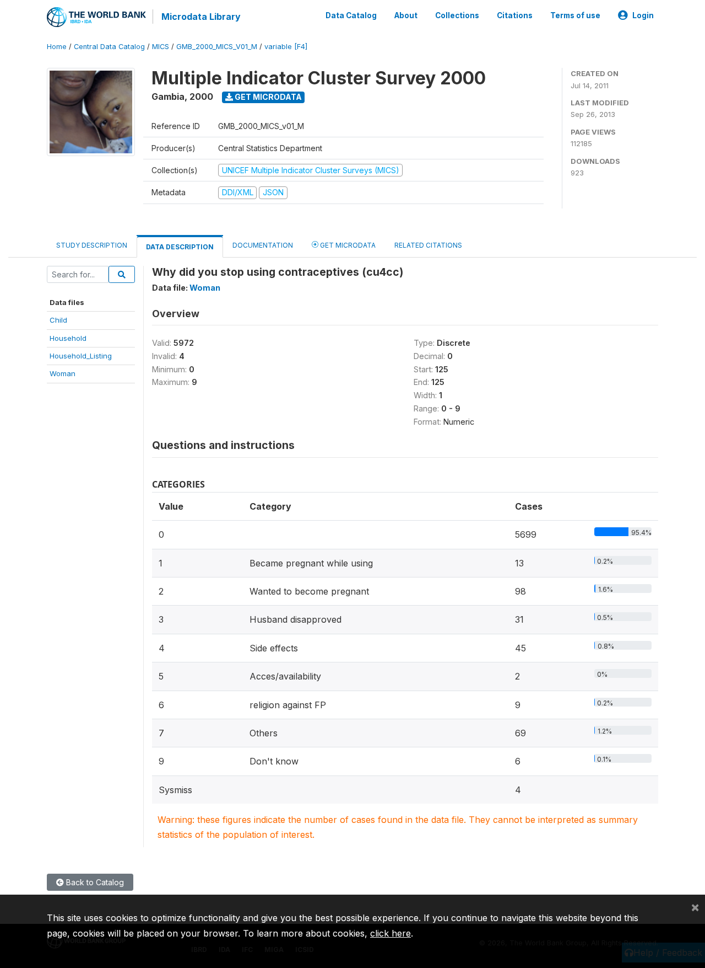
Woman (62, 373)
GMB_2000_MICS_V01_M (216, 46)
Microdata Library (201, 16)
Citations (515, 15)
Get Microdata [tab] (347, 245)
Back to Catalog (94, 882)
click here (390, 933)
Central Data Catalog (109, 46)
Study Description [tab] (91, 245)
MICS (160, 46)
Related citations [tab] (428, 245)
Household (68, 338)
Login (643, 15)
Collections (457, 15)
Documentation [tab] (262, 245)
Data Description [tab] (180, 247)
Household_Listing (81, 355)
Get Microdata (267, 96)
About (405, 15)
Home (57, 46)
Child (58, 319)
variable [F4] (285, 46)
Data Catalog (351, 15)
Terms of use (575, 15)
